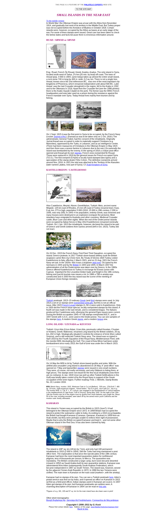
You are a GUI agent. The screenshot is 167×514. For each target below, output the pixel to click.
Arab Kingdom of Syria (97, 165)
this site (102, 486)
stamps (78, 153)
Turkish (49, 300)
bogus (100, 319)
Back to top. (82, 509)
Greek (83, 300)
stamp (80, 319)
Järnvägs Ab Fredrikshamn (78, 500)
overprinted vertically (83, 303)
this (92, 300)
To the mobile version (55, 21)
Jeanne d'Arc (60, 136)
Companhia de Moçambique (105, 500)
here (59, 319)
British (76, 265)
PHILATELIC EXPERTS (93, 5)
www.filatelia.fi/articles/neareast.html (104, 507)
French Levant (69, 305)
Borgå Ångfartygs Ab (55, 500)
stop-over (96, 262)
